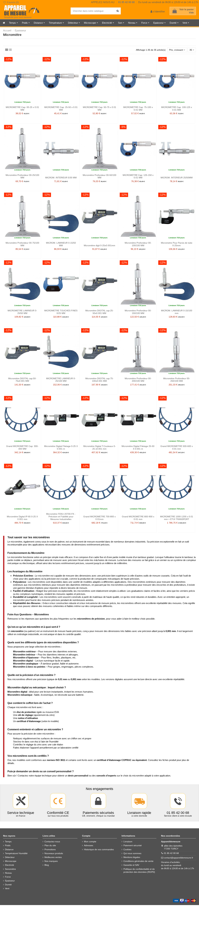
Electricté (9, 865)
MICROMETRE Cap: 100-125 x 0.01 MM (176, 108)
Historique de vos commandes (99, 849)
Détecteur (10, 857)
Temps (8, 841)
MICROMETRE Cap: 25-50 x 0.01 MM (61, 108)
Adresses (88, 845)
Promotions (50, 849)
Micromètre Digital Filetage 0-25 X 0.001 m (61, 447)
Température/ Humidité (16, 853)
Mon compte (90, 841)
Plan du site (50, 845)
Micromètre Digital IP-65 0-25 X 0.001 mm (22, 517)
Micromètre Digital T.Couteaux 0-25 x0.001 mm (99, 447)
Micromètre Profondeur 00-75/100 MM (22, 244)
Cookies (127, 849)
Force (8, 877)
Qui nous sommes (132, 853)
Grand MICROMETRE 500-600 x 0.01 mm (176, 447)
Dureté (8, 884)
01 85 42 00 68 (126, 2)
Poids (7, 845)
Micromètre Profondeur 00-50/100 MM (99, 176)
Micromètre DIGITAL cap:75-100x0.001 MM (99, 379)
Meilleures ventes (53, 857)
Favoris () (12, 2)
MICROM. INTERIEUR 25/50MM (177, 177)
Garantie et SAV (131, 865)
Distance (9, 849)
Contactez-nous (52, 841)
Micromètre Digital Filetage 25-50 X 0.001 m (138, 447)
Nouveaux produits (53, 853)
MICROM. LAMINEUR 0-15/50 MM (61, 244)
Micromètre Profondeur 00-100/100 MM (138, 244)
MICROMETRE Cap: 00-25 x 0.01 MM (22, 108)
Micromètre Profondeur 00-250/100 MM (176, 379)
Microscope (10, 861)
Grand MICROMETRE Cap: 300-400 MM (22, 447)
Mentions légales (131, 857)
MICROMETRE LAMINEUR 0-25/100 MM (61, 379)
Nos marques (51, 861)
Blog (46, 865)
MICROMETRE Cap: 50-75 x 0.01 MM (99, 108)
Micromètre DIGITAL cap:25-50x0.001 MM (99, 311)
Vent (7, 888)
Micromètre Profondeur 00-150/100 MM (138, 311)
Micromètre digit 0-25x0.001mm (99, 245)
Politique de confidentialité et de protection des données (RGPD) (139, 870)
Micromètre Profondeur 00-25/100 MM (22, 176)
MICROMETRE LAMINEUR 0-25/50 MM (22, 311)
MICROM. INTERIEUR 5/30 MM (61, 177)
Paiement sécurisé (132, 845)
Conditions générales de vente (138, 861)
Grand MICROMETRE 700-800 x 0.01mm (99, 517)
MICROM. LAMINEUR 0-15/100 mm (176, 311)
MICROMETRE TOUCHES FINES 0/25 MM (60, 311)
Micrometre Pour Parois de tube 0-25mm (176, 244)
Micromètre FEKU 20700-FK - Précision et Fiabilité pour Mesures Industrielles (61, 516)
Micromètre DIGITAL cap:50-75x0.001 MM (22, 379)
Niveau (8, 873)
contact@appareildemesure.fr (178, 857)
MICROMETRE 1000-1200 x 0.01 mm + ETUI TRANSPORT (176, 517)
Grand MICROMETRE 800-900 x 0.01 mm (138, 517)
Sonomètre (10, 869)
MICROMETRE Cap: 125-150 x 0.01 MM (138, 176)
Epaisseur (10, 880)
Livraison (127, 841)
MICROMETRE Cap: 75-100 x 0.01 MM (138, 108)
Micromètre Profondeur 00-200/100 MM (138, 379)
